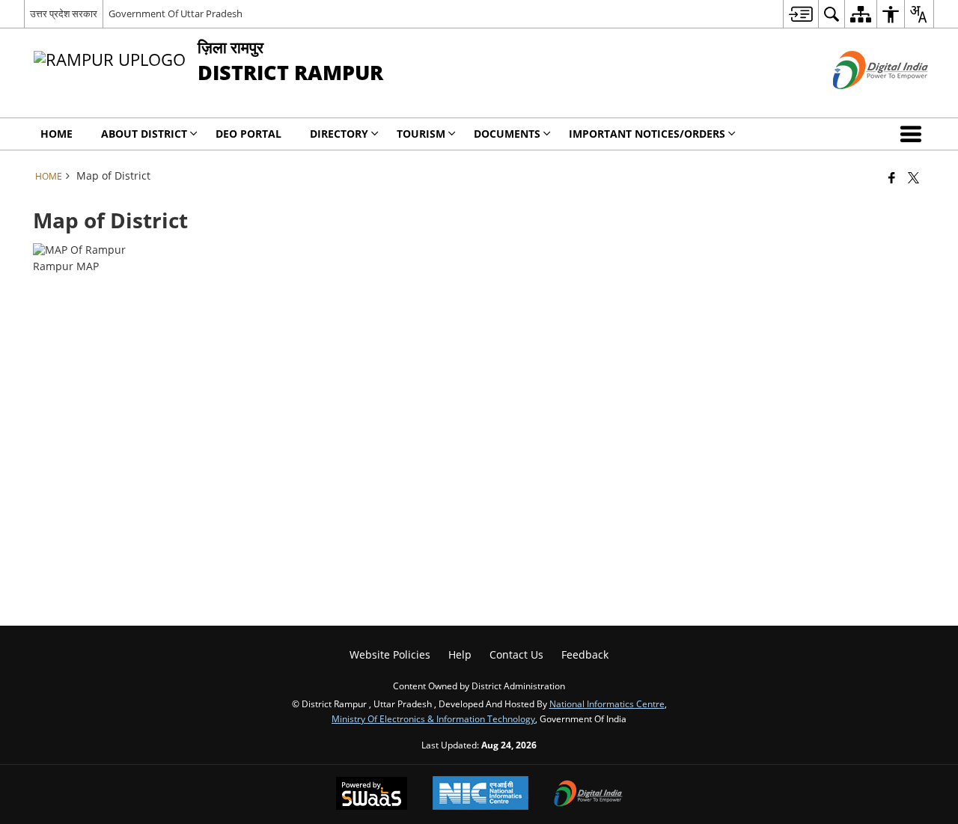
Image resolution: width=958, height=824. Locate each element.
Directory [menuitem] (339, 133)
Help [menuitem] (460, 654)
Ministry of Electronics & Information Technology (433, 718)
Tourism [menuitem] (421, 133)
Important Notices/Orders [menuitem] (647, 133)
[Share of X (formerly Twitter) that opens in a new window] (913, 177)
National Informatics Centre (607, 703)
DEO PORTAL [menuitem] (248, 133)
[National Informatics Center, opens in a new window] (480, 794)
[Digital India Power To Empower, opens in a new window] (588, 795)
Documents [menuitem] (507, 133)
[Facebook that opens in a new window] (891, 177)
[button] (914, 134)
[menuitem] (800, 14)
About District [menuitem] (144, 133)
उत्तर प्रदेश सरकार (63, 13)
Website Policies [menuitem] (390, 654)
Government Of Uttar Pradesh (175, 13)
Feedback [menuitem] (584, 654)
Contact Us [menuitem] (516, 654)
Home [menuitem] (56, 133)
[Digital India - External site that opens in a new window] (862, 101)
